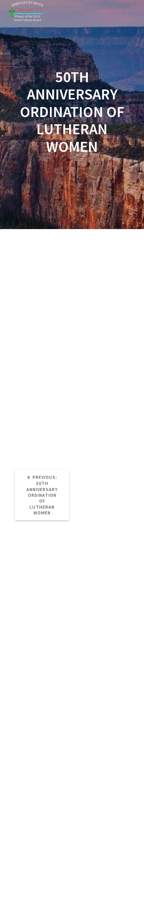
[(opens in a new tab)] (54, 596)
